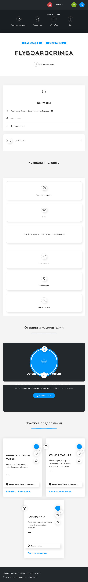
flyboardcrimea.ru (17, 126)
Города (50, 14)
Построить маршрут (44, 195)
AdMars (38, 573)
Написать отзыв (46, 395)
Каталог (59, 5)
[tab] (44, 143)
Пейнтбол (11, 491)
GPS (44, 217)
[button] (44, 143)
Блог (58, 14)
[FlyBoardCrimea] (44, 85)
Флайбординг (31, 43)
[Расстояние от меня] (45, 446)
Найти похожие (44, 307)
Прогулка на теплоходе (60, 491)
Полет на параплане (37, 553)
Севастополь (56, 43)
